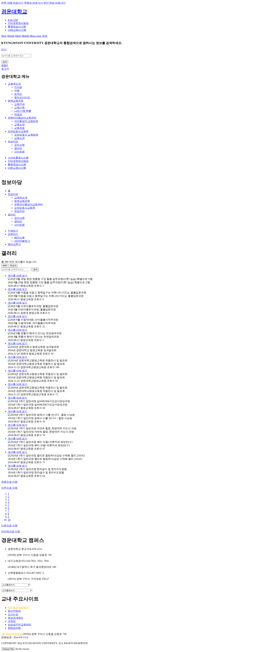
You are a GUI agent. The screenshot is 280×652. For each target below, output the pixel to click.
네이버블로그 (22, 241)
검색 (35, 269)
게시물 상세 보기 (17, 275)
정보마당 (13, 194)
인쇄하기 (13, 230)
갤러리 (12, 214)
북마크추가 (14, 244)
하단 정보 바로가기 (54, 2)
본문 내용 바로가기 (12, 2)
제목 (5, 265)
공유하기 (13, 234)
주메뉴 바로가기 (33, 2)
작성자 (13, 265)
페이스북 (19, 237)
